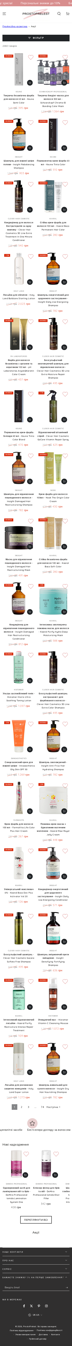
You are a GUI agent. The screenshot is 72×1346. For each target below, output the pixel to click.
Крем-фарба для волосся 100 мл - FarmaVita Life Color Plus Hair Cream (19, 827)
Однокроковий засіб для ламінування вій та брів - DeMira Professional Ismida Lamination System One (17, 1195)
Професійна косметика (14, 26)
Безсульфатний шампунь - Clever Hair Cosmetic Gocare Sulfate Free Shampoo (18, 958)
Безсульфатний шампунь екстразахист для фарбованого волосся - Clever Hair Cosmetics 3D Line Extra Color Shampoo (53, 700)
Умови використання (25, 1334)
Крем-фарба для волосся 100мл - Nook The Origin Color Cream (53, 498)
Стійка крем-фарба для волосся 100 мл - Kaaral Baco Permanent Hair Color (53, 226)
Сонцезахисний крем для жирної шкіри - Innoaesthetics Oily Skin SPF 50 (19, 766)
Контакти (55, 1334)
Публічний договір (37, 1338)
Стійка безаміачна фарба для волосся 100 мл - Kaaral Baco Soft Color (53, 563)
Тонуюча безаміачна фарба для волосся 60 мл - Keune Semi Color (18, 99)
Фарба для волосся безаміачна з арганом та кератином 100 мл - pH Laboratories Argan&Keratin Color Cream (19, 367)
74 (42, 1107)
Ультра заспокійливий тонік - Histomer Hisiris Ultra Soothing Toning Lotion (19, 697)
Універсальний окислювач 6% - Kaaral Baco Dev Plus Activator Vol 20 (19, 893)
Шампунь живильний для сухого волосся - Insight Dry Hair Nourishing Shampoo (53, 1088)
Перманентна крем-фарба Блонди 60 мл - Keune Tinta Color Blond (18, 436)
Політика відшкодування (22, 1330)
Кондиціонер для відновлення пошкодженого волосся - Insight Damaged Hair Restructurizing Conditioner (18, 631)
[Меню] (4, 14)
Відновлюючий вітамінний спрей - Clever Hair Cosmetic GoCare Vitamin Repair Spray (53, 436)
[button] (59, 14)
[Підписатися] (68, 1287)
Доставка (43, 1334)
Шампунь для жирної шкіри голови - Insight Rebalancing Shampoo (18, 164)
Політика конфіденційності (49, 1330)
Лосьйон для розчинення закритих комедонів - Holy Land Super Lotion (18, 1088)
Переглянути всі (36, 1219)
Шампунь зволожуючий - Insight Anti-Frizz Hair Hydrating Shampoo (53, 766)
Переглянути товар (30, 82)
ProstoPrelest (29, 1326)
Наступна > (53, 1107)
